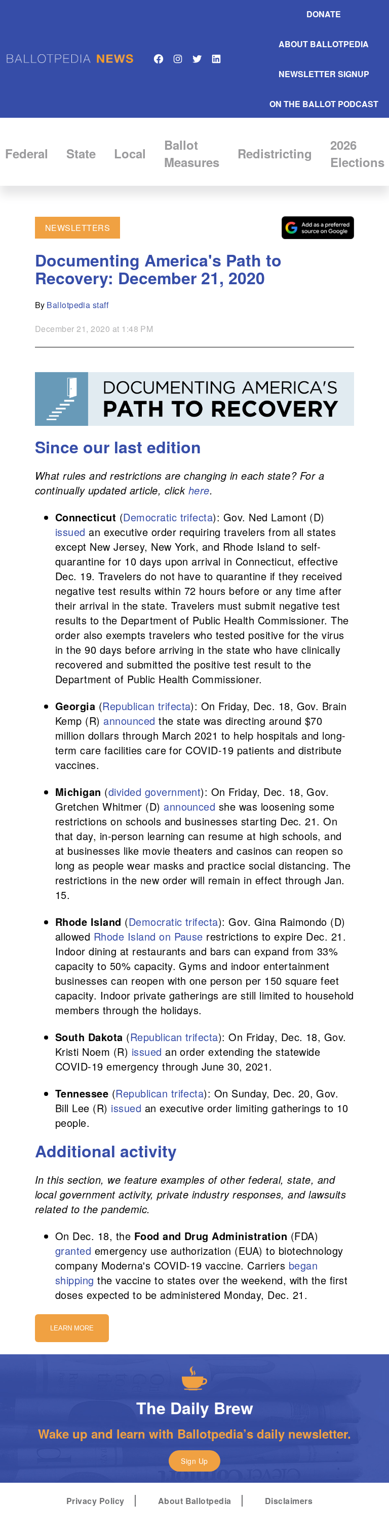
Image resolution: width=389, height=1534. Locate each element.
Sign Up (194, 1461)
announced (129, 720)
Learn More (72, 1328)
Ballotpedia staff (77, 305)
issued (70, 531)
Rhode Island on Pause (148, 936)
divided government (154, 791)
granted (73, 1250)
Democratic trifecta (168, 517)
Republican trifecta (146, 705)
